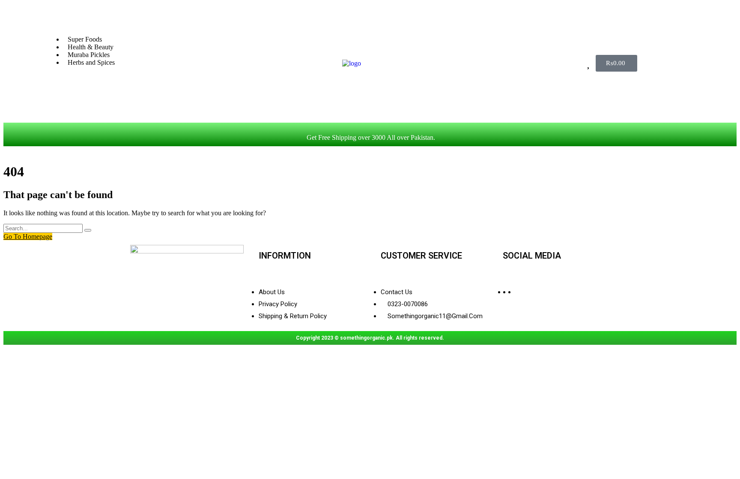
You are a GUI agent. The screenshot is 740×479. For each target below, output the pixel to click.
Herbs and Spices (91, 62)
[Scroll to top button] (720, 459)
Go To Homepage (27, 236)
